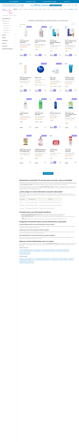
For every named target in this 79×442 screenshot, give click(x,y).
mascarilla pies (37, 250)
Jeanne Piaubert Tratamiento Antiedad (59, 259)
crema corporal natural (24, 253)
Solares (36, 9)
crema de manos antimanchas (49, 250)
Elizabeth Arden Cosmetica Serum (26, 259)
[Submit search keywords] (22, 5)
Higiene (44, 9)
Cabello (40, 9)
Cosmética (25, 9)
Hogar (65, 9)
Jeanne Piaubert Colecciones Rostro (43, 259)
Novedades (70, 9)
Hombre (49, 9)
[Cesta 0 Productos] (76, 5)
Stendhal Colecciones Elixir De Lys (26, 262)
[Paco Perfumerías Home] (40, 5)
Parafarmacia (55, 9)
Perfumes (20, 9)
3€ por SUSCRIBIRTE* (14, 1)
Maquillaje (31, 9)
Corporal (10, 15)
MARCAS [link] (15, 9)
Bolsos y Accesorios (5, 10)
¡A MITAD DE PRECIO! (10, 11)
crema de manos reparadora (62, 250)
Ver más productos (48, 173)
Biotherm (71, 259)
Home (3, 15)
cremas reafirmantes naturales (26, 250)
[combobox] (13, 5)
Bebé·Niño (61, 9)
